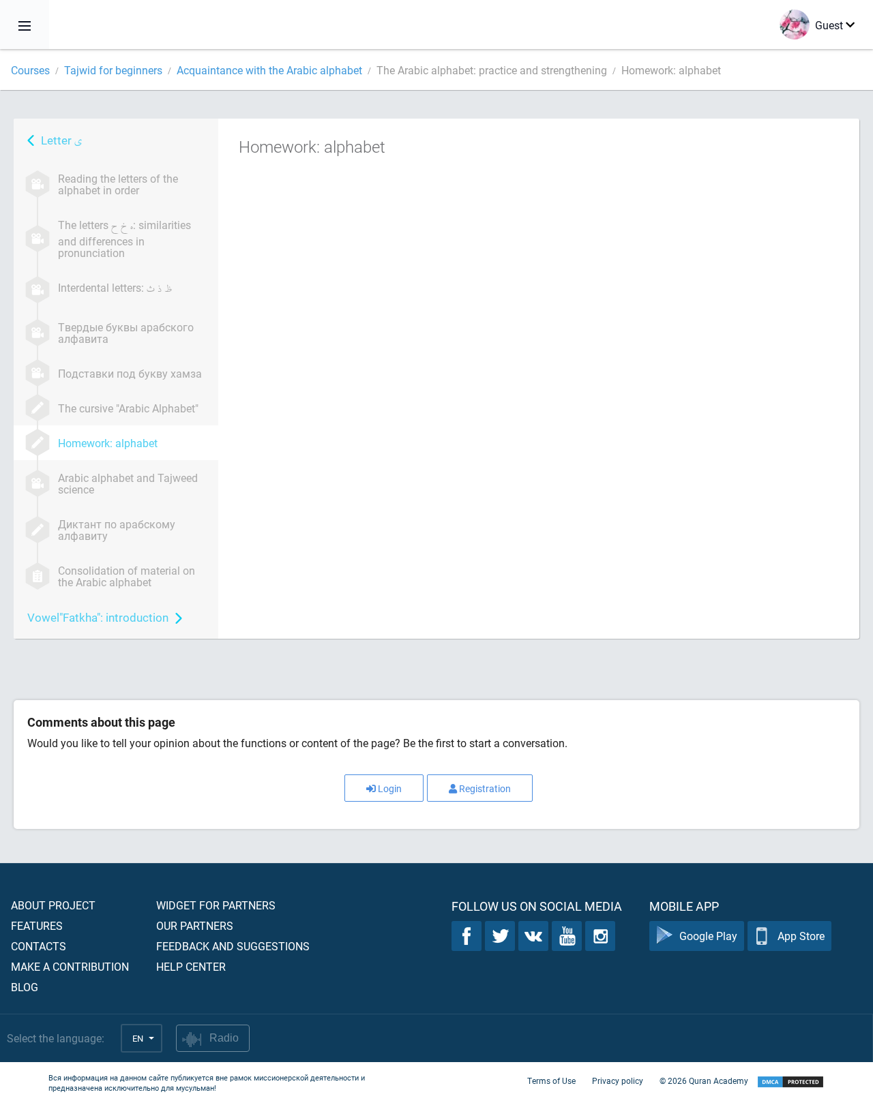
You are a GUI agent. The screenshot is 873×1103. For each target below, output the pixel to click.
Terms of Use (551, 1080)
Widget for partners (216, 905)
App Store (801, 935)
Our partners (194, 925)
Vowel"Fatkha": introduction (97, 617)
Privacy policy (617, 1080)
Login (390, 788)
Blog (24, 987)
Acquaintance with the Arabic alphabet (269, 70)
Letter (61, 140)
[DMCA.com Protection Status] (790, 1082)
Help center (191, 966)
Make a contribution (70, 966)
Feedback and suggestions (233, 946)
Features (37, 925)
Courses (30, 70)
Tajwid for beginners (113, 70)
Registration (485, 788)
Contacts (38, 946)
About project (53, 905)
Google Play (708, 935)
